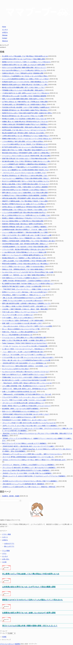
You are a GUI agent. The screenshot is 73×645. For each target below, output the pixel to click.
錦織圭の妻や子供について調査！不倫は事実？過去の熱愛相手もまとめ (25, 150)
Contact (4, 38)
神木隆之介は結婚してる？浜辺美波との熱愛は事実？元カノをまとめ (24, 118)
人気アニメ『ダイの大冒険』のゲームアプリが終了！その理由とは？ (24, 354)
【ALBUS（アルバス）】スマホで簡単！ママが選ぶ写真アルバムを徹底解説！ (27, 473)
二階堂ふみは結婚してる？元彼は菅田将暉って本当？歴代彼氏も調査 (24, 261)
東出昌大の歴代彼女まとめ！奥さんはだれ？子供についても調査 (22, 116)
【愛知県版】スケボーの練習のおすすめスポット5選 (19, 417)
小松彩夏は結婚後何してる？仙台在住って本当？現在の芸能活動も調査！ (25, 246)
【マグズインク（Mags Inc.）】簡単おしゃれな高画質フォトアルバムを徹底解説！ (28, 464)
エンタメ (5, 29)
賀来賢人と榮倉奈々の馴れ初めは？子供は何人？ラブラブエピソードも (25, 218)
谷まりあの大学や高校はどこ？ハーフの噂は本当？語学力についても (24, 70)
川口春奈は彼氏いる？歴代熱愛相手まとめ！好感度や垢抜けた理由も (24, 104)
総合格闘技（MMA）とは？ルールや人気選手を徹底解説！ (21, 408)
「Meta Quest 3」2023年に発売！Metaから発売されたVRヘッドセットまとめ (27, 383)
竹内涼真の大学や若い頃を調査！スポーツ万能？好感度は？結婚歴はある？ (26, 107)
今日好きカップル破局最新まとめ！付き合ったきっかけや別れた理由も (25, 76)
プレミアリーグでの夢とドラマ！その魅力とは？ (17, 315)
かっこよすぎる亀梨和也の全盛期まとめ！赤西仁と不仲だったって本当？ (25, 79)
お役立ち (5, 32)
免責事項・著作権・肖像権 (10, 496)
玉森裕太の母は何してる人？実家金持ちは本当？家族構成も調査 (22, 73)
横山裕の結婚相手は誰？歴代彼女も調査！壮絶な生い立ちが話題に (23, 133)
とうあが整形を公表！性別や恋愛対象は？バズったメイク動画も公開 (24, 252)
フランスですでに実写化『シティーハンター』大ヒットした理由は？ (24, 397)
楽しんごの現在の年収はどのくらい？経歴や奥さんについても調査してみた (26, 215)
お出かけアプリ (9, 543)
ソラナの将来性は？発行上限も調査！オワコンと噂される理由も (22, 141)
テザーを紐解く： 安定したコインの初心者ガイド (18, 317)
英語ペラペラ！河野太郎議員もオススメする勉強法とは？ (20, 411)
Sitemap (4, 35)
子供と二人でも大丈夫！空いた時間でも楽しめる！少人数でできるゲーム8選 (26, 235)
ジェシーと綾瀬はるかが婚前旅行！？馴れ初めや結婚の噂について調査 (25, 232)
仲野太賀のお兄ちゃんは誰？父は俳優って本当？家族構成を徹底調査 (24, 96)
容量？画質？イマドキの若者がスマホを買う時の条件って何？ (22, 323)
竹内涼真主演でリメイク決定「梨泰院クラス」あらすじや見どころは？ (25, 420)
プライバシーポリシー (7, 644)
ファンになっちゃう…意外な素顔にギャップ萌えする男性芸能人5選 (24, 337)
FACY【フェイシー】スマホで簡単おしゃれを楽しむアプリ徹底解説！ (24, 443)
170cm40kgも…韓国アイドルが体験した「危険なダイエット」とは (23, 295)
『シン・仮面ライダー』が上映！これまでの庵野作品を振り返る (22, 352)
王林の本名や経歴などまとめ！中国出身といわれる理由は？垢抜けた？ (25, 190)
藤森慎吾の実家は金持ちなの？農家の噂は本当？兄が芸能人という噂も (25, 84)
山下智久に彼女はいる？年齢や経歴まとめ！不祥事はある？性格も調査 (25, 101)
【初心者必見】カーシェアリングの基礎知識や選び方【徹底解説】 (23, 484)
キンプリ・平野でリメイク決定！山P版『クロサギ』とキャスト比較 (24, 400)
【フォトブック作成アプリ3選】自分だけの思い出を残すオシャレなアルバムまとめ (29, 423)
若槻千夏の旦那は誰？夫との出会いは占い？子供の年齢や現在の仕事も (25, 158)
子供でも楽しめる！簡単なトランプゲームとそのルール (20, 312)
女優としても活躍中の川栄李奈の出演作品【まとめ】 (19, 391)
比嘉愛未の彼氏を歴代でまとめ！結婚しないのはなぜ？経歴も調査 (23, 64)
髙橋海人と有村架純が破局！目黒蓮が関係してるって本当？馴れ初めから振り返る (28, 241)
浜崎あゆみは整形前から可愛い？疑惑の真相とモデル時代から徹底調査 (25, 187)
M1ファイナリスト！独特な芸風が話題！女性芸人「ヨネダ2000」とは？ (25, 366)
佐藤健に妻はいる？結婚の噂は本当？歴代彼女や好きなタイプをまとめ (25, 121)
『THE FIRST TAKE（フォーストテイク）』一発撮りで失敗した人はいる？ (26, 289)
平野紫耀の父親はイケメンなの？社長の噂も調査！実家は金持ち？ (23, 90)
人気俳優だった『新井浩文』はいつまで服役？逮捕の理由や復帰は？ (24, 275)
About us (5, 41)
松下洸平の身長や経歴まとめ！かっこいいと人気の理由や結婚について (25, 147)
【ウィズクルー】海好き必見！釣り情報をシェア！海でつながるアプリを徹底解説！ (29, 467)
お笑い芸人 (5, 559)
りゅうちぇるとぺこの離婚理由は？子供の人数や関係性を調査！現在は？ (26, 178)
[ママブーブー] (36, 23)
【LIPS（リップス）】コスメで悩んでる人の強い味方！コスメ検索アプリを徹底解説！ (30, 425)
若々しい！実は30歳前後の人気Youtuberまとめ (17, 334)
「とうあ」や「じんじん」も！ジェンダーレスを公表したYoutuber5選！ (25, 346)
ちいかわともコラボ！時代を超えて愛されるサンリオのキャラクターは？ (25, 371)
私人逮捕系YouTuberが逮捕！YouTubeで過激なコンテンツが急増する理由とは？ (28, 283)
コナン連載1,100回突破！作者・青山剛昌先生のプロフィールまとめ (24, 386)
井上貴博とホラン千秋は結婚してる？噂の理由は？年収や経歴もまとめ (25, 56)
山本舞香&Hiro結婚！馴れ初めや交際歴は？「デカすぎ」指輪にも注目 (24, 229)
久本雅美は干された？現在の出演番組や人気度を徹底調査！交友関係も (25, 195)
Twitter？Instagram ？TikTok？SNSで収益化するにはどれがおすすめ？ (24, 343)
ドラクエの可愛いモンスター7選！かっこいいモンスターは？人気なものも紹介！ (28, 357)
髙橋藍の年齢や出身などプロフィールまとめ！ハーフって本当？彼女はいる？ (27, 138)
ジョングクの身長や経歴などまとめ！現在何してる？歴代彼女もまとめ (25, 144)
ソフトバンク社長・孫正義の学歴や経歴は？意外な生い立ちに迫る (23, 249)
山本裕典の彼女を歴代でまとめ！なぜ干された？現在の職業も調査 (23, 59)
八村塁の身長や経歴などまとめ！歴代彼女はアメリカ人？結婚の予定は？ (25, 136)
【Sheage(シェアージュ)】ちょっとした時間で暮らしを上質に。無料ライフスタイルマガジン (32, 454)
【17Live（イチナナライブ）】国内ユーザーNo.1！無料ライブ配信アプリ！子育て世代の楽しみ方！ (34, 460)
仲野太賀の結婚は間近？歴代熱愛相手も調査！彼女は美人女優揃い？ (24, 198)
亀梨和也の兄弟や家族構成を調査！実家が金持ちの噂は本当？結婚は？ (25, 127)
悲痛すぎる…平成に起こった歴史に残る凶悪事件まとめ (20, 332)
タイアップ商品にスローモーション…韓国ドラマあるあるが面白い (23, 266)
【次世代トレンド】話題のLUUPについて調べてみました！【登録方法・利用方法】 (29, 487)
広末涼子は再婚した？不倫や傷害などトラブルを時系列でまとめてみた (25, 167)
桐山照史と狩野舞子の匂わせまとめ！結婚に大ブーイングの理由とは (24, 204)
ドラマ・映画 (6, 534)
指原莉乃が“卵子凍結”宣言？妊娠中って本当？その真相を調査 (21, 286)
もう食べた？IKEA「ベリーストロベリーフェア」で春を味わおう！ (23, 349)
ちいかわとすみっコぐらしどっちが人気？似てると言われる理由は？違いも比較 (27, 272)
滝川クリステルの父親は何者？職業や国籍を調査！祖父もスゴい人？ (24, 67)
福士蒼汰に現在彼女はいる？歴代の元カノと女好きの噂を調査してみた (25, 175)
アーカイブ (3, 633)
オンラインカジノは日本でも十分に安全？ (15, 369)
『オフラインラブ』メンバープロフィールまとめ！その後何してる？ (24, 172)
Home (4, 26)
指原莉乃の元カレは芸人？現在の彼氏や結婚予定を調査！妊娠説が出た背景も (27, 113)
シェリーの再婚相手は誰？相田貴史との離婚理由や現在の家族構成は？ (25, 164)
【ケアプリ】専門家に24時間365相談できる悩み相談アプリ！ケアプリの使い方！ (28, 457)
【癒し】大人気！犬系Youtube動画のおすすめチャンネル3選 (21, 298)
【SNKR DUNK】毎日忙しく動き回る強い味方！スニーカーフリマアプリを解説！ (28, 446)
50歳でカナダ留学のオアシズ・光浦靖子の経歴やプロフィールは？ (23, 374)
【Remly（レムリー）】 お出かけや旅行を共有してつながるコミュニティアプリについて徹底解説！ (34, 476)
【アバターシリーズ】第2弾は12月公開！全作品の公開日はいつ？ (23, 403)
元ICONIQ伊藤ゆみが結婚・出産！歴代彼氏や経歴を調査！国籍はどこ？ (25, 244)
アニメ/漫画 (6, 550)
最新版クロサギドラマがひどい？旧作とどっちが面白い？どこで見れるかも (26, 62)
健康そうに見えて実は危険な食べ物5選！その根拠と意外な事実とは (24, 340)
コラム (4, 553)
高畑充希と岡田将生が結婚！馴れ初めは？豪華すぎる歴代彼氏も (22, 224)
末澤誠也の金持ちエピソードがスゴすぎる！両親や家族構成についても (25, 82)
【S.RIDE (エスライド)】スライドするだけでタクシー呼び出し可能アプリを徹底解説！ (30, 481)
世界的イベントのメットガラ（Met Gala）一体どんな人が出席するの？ (25, 292)
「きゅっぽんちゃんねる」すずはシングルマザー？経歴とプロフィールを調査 (27, 326)
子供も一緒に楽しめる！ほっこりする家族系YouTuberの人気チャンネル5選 (26, 360)
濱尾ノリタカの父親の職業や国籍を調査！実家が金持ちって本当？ (23, 99)
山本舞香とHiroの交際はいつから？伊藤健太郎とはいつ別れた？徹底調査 (25, 238)
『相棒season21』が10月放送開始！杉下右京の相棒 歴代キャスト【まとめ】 (27, 394)
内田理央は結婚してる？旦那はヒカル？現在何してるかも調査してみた (25, 209)
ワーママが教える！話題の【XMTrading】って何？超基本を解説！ (23, 320)
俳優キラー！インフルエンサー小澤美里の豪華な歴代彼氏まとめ (22, 255)
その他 (4, 562)
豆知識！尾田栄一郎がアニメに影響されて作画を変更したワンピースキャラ (26, 406)
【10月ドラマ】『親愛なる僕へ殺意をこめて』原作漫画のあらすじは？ (25, 388)
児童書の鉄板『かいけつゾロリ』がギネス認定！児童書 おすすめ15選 (24, 377)
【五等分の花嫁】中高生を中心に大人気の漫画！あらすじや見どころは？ (25, 414)
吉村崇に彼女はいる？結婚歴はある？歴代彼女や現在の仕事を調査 (23, 207)
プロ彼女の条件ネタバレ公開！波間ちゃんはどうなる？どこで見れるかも (25, 93)
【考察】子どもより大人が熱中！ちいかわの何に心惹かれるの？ (22, 300)
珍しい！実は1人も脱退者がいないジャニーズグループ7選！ (21, 329)
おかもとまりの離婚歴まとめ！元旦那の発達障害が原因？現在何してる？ (25, 170)
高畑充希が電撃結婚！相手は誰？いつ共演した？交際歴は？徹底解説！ (25, 226)
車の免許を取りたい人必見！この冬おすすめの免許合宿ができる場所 (24, 380)
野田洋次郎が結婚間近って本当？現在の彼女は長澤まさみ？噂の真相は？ (25, 263)
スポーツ (5, 537)
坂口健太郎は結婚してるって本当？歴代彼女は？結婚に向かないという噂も (26, 161)
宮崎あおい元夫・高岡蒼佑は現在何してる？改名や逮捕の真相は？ (23, 269)
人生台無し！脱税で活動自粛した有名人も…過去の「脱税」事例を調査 (25, 309)
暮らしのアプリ (9, 546)
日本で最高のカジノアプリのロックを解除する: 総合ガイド (21, 278)
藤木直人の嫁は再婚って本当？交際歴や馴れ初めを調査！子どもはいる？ (25, 184)
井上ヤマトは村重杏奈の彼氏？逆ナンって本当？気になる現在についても (25, 181)
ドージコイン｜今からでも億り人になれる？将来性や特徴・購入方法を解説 (26, 155)
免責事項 (17, 644)
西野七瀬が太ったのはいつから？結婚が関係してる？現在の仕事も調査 (25, 192)
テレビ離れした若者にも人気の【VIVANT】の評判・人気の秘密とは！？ (25, 306)
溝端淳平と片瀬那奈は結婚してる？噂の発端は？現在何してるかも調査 (25, 201)
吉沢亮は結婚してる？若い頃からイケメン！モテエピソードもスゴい (24, 130)
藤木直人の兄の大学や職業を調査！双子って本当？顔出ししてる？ (23, 87)
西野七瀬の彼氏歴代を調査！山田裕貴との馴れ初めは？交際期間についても (26, 303)
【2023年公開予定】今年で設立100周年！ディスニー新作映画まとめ (24, 363)
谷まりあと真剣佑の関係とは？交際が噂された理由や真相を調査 (22, 221)
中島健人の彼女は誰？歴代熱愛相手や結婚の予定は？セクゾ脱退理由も (25, 124)
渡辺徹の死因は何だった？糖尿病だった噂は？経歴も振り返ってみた (24, 258)
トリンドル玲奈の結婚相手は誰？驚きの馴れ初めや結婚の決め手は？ (24, 212)
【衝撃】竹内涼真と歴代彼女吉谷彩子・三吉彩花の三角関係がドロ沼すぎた (26, 280)
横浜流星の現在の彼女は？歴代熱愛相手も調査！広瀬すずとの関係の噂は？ (26, 153)
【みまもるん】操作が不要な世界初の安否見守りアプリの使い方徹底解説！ (26, 470)
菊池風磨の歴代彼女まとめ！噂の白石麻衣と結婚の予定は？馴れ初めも (25, 110)
